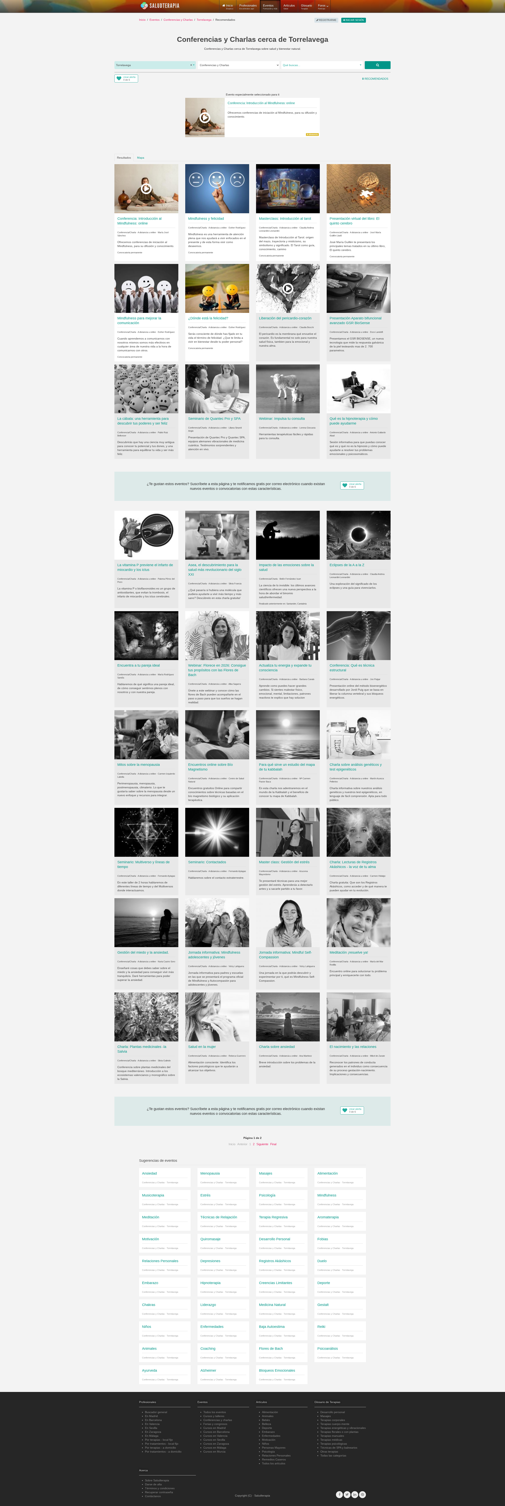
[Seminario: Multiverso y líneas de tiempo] (146, 831)
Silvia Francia (235, 583)
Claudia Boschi (306, 327)
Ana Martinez (305, 1056)
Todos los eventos (214, 1412)
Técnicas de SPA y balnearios (338, 1447)
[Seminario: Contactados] (217, 831)
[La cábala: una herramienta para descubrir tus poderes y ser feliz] (146, 388)
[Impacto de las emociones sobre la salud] (288, 535)
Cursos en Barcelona (216, 1431)
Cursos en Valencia (215, 1435)
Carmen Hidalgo (377, 876)
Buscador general (156, 1412)
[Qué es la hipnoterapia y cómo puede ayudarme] (359, 388)
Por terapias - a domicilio (160, 1447)
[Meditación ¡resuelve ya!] (359, 922)
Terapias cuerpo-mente (334, 1424)
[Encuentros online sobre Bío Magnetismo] (217, 734)
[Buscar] (378, 65)
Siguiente (262, 1144)
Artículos (289, 7)
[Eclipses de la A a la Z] (359, 535)
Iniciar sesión (354, 20)
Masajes (325, 1416)
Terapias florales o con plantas (339, 1431)
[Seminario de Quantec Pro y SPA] (217, 388)
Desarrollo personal (332, 1412)
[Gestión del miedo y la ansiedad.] (146, 922)
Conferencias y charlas (217, 1420)
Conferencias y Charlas (178, 19)
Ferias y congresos (215, 1424)
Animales (267, 1416)
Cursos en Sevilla (214, 1439)
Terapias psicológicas (333, 1443)
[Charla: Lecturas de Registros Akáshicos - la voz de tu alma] (359, 831)
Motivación (268, 1439)
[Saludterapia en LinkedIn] (354, 1494)
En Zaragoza (153, 1431)
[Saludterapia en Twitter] (347, 1494)
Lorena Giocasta (307, 428)
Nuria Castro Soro (166, 961)
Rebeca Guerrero (237, 1056)
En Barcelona (153, 1420)
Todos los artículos (273, 1463)
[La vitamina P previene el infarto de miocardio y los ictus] (146, 535)
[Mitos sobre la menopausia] (146, 734)
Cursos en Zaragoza (216, 1443)
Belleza (266, 1424)
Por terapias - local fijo (159, 1439)
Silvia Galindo (164, 1060)
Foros (321, 7)
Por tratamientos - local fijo (161, 1443)
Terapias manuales (332, 1435)
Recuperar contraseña (159, 1492)
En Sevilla (151, 1427)
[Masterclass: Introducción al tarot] (288, 188)
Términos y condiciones (160, 1488)
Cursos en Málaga (214, 1447)
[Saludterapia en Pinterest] (362, 1494)
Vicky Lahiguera (236, 966)
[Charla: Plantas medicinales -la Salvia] (146, 1016)
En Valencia (152, 1424)
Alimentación (270, 1412)
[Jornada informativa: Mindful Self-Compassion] (288, 922)
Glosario (306, 7)
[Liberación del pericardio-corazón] (288, 288)
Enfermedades (271, 1435)
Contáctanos (153, 1496)
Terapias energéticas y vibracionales (343, 1427)
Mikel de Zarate (377, 1056)
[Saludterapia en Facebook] (339, 1494)
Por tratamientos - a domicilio (163, 1451)
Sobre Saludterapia (157, 1480)
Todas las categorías (333, 1455)
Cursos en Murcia (214, 1451)
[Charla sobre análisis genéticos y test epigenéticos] (359, 734)
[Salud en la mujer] (217, 1016)
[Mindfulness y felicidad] (217, 188)
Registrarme (327, 20)
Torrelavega (204, 19)
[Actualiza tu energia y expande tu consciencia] (288, 635)
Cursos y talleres (213, 1416)
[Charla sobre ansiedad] (288, 1016)
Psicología (268, 1451)
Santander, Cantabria (296, 603)
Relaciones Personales (276, 1455)
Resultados (124, 157)
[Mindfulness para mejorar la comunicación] (146, 288)
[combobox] (155, 65)
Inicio (142, 19)
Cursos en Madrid (214, 1427)
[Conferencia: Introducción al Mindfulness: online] (146, 188)
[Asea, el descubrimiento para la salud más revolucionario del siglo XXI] (217, 535)
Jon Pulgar (375, 679)
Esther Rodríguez (237, 227)
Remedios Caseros (274, 1459)
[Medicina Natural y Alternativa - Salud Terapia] (160, 5)
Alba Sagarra (234, 684)
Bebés (266, 1420)
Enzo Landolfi (376, 332)
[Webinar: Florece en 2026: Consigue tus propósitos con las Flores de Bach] (217, 635)
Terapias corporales (332, 1420)
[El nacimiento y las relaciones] (359, 1016)
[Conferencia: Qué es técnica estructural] (359, 635)
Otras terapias (329, 1451)
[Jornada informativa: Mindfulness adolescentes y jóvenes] (217, 922)
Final (273, 1144)
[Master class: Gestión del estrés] (288, 831)
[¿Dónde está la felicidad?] (217, 288)
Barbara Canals (306, 679)
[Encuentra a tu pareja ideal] (146, 635)
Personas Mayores (273, 1447)
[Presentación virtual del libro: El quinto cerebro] (359, 188)
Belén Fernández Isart (290, 579)
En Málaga (151, 1435)
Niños (265, 1443)
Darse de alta (153, 1484)
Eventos (270, 7)
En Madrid (151, 1416)
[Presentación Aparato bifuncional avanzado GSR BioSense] (359, 288)
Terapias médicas (331, 1439)
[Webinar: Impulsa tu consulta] (288, 388)
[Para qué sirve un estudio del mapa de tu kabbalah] (288, 734)
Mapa (140, 157)
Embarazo (268, 1431)
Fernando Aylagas (166, 876)
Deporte (267, 1427)
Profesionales (248, 7)
